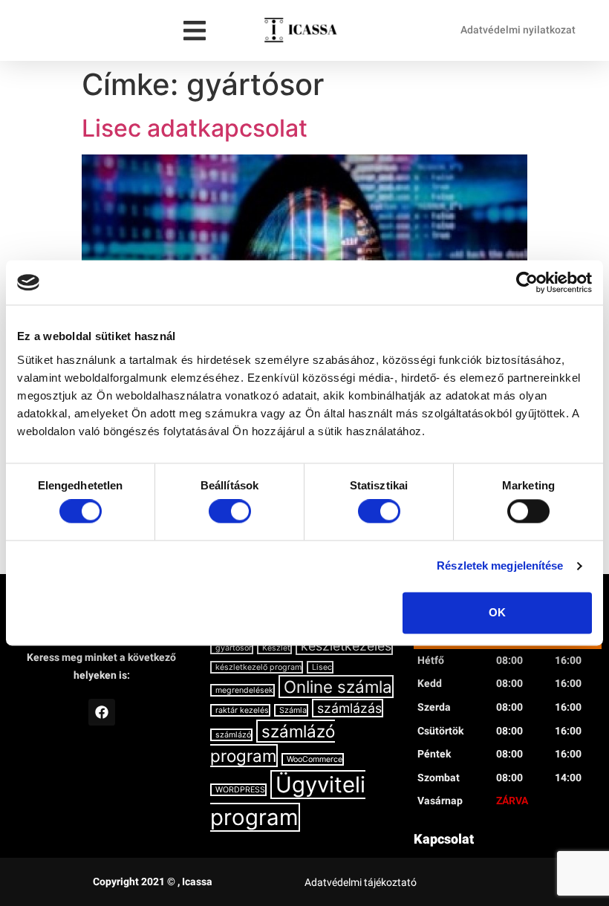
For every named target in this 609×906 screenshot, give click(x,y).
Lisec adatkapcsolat (194, 128)
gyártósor (233, 648)
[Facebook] (101, 712)
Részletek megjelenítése (500, 566)
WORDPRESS (240, 790)
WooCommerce (314, 759)
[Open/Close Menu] (195, 31)
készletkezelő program (258, 667)
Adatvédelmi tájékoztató (360, 882)
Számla (293, 710)
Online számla (338, 687)
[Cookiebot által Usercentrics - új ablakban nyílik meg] (527, 282)
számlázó (233, 735)
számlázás (349, 708)
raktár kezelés (242, 710)
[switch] (230, 512)
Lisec (322, 667)
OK (497, 612)
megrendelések (244, 690)
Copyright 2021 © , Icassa (152, 881)
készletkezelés (346, 646)
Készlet (276, 648)
